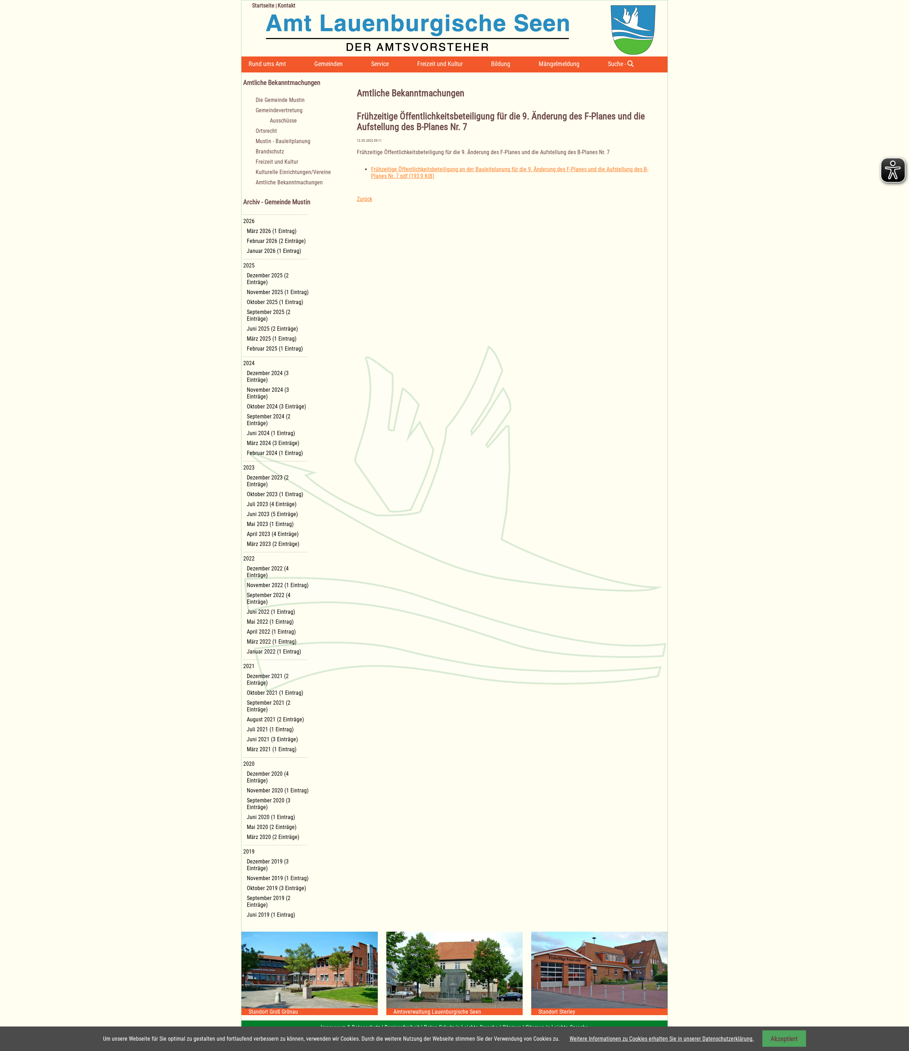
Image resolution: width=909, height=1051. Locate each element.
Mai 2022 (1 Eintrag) (270, 621)
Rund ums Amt (267, 63)
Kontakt (286, 5)
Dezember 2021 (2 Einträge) (268, 679)
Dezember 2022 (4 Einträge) (268, 572)
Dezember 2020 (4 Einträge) (268, 777)
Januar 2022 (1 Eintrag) (274, 651)
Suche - (617, 63)
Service (380, 63)
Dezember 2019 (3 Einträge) (268, 865)
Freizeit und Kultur (440, 63)
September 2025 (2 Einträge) (268, 315)
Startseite (263, 5)
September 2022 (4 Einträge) (268, 598)
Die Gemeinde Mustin (280, 100)
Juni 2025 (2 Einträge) (272, 328)
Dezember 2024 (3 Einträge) (268, 376)
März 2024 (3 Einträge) (273, 443)
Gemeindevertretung (279, 110)
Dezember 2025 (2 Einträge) (268, 279)
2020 (249, 763)
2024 (249, 363)
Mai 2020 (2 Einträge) (271, 827)
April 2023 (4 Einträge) (273, 534)
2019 (249, 851)
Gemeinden (328, 63)
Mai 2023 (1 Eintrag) (270, 524)
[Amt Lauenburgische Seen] (448, 27)
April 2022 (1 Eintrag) (271, 631)
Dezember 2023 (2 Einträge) (268, 481)
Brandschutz (270, 151)
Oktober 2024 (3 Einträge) (276, 406)
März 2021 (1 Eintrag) (271, 749)
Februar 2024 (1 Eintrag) (275, 453)
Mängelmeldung (559, 63)
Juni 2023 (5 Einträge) (272, 514)
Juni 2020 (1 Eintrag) (271, 817)
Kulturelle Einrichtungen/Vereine (293, 172)
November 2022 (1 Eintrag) (278, 585)
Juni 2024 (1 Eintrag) (271, 433)
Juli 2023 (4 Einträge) (271, 504)
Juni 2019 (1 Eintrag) (271, 914)
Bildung (500, 63)
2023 (249, 467)
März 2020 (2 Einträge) (273, 837)
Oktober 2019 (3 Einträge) (276, 888)
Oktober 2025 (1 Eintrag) (275, 302)
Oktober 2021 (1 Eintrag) (275, 692)
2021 (249, 666)
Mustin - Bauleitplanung (283, 141)
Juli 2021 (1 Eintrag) (270, 729)
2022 (249, 558)
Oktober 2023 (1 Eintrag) (275, 494)
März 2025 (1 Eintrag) (271, 338)
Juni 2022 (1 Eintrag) (271, 611)
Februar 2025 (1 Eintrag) (275, 348)
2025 (249, 265)
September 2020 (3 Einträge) (268, 804)
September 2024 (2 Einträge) (268, 420)
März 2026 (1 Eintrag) (271, 231)
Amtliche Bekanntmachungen (289, 182)
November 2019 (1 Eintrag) (278, 878)
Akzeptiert (784, 1039)
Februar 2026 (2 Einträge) (276, 241)
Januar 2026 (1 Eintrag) (274, 251)
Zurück (364, 199)
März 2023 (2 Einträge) (273, 544)
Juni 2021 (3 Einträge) (272, 739)
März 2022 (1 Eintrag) (271, 641)
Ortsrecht (266, 131)
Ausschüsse (283, 120)
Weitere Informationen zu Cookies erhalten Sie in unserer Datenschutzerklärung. (662, 1038)
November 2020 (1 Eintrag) (278, 790)
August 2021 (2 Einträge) (275, 719)
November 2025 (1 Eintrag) (278, 292)
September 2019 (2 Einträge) (268, 901)
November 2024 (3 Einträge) (268, 393)
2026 (249, 221)
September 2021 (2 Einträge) (268, 706)
